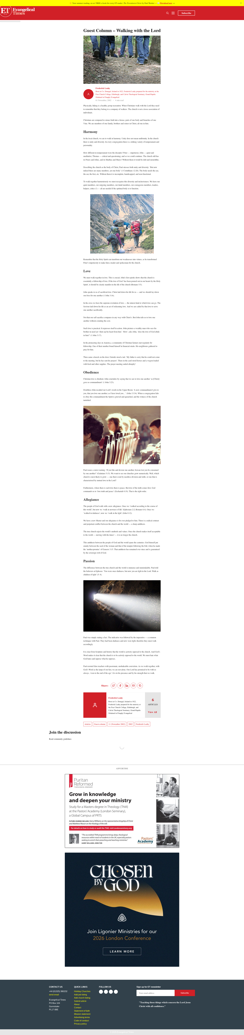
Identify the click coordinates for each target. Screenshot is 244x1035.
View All (152, 712)
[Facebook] (101, 992)
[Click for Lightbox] (122, 223)
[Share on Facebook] (120, 685)
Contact (77, 1007)
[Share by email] (133, 685)
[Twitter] (106, 992)
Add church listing (82, 998)
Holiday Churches (82, 991)
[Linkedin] (116, 992)
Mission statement (82, 1014)
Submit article (80, 1001)
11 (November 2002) (117, 724)
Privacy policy (80, 1024)
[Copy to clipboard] (140, 685)
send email (54, 995)
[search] (167, 13)
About (76, 1004)
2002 (130, 724)
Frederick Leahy (103, 88)
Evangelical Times (125, 1032)
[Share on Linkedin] (127, 685)
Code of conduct (81, 1021)
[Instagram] (111, 992)
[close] (241, 3)
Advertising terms (82, 1017)
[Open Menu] (173, 13)
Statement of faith (82, 1011)
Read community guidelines (60, 739)
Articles (88, 724)
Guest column (99, 724)
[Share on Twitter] (113, 685)
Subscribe (186, 13)
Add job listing (80, 995)
